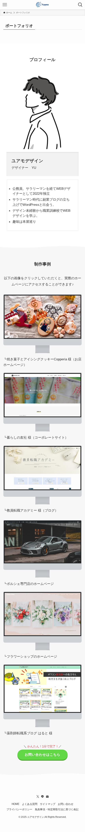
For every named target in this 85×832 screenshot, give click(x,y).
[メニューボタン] (4, 4)
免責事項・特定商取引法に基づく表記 (56, 809)
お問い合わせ (65, 804)
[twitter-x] (38, 796)
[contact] (47, 796)
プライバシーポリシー (19, 809)
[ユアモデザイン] (42, 4)
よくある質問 (29, 804)
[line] (42, 796)
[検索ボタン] (80, 4)
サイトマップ (47, 804)
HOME (15, 804)
